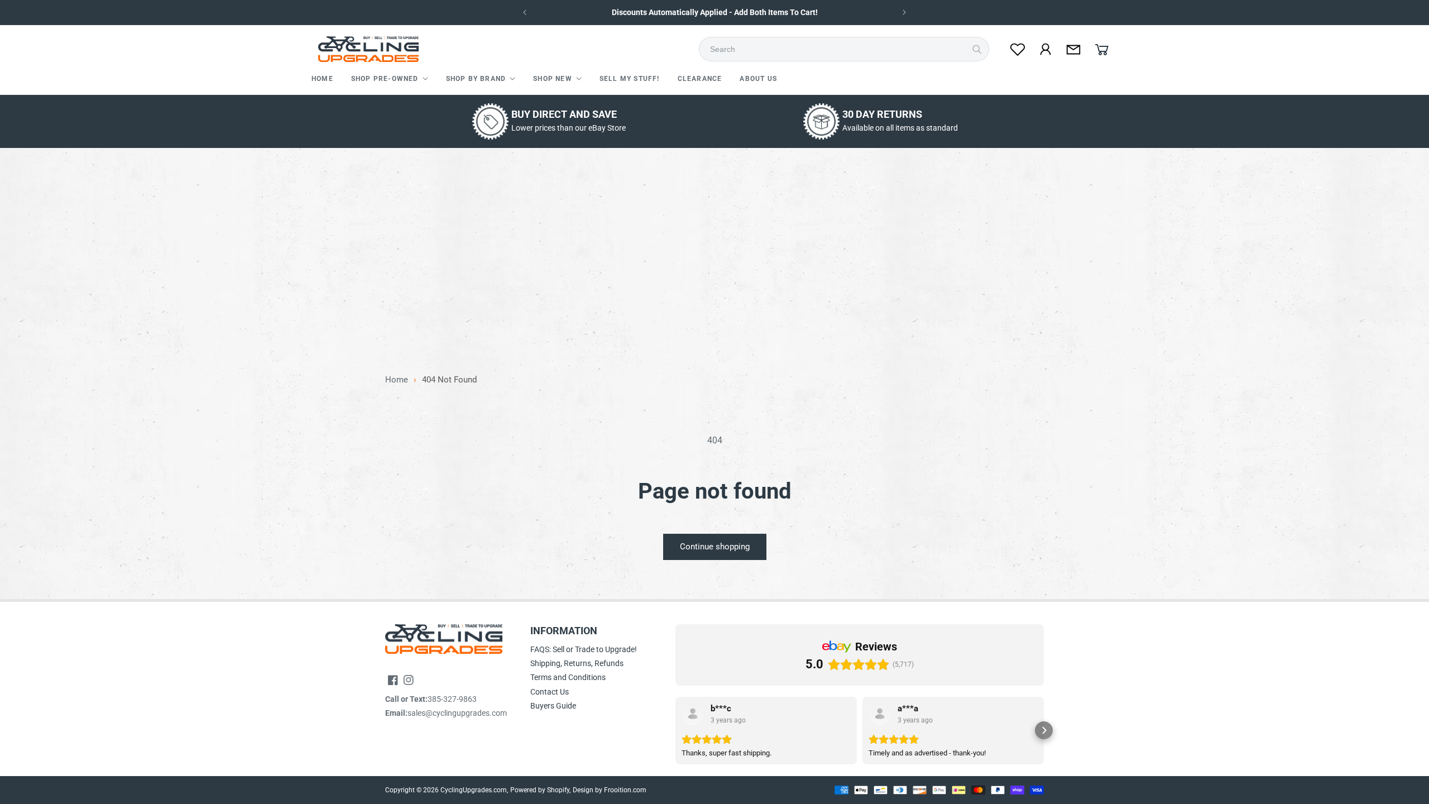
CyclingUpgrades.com (473, 790)
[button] (389, 79)
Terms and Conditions (568, 677)
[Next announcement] (904, 12)
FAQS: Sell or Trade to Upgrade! (583, 649)
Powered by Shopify (539, 790)
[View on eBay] (693, 714)
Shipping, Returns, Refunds (577, 663)
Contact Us (549, 691)
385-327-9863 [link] (452, 699)
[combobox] (847, 49)
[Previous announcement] (524, 12)
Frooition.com (625, 790)
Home (396, 380)
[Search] (977, 49)
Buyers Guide (553, 705)
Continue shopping (715, 547)
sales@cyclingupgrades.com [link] (457, 713)
